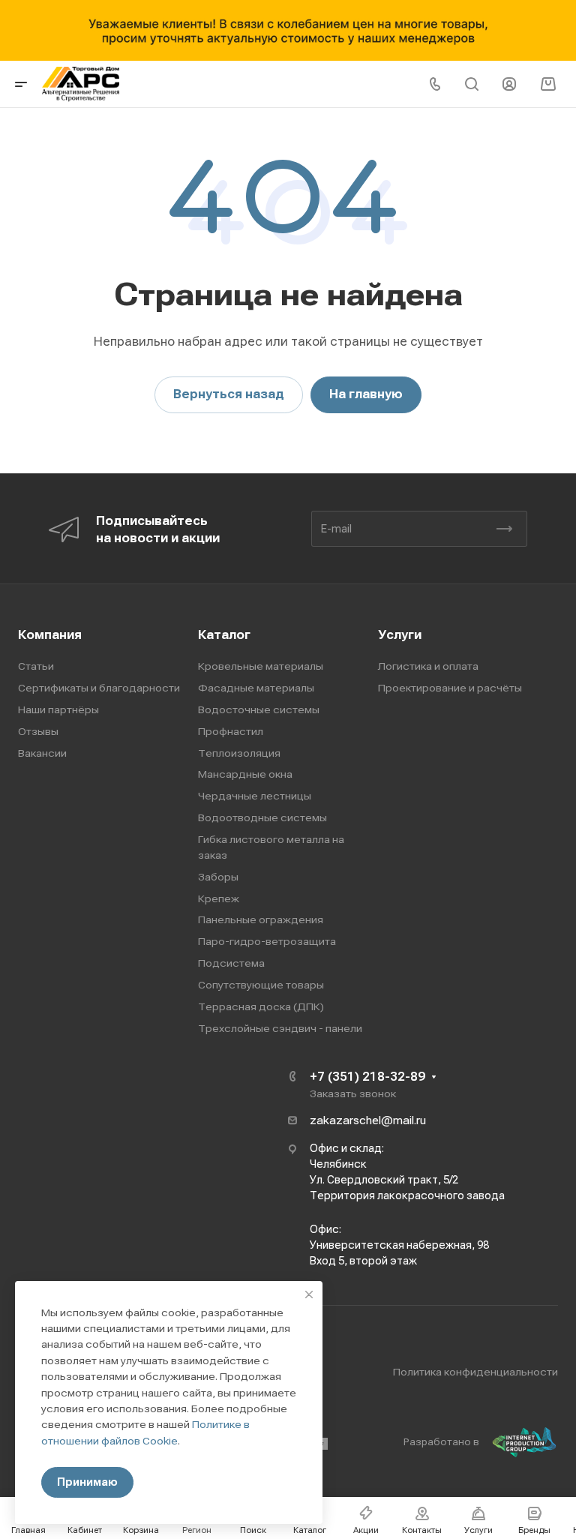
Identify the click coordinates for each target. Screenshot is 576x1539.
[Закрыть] (309, 1294)
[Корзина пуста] (548, 84)
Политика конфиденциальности (475, 1372)
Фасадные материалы (256, 688)
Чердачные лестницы (254, 796)
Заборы (218, 877)
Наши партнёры (58, 710)
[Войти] (509, 84)
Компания (50, 635)
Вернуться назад (228, 394)
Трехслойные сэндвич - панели (280, 1028)
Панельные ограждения (260, 920)
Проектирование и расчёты (450, 688)
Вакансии (42, 753)
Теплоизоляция (239, 753)
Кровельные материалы (260, 666)
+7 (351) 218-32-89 (367, 1077)
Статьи (36, 666)
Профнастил (230, 731)
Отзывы (38, 731)
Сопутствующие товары (261, 985)
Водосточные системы (259, 710)
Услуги (400, 635)
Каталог (224, 635)
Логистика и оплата (428, 666)
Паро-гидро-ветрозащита (267, 941)
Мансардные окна (245, 774)
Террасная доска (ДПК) (261, 1006)
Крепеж (218, 898)
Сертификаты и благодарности (99, 688)
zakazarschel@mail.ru (368, 1120)
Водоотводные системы (262, 818)
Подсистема (231, 963)
